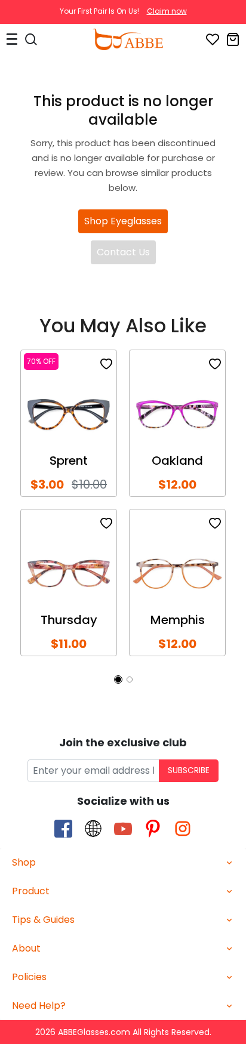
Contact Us (123, 252)
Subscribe (189, 770)
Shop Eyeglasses (123, 221)
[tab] (123, 863)
